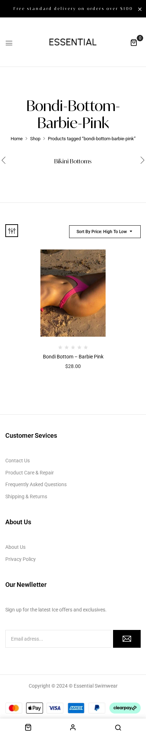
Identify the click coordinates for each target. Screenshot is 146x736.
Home (17, 138)
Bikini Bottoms (73, 161)
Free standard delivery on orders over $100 (73, 8)
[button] (133, 42)
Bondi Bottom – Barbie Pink (73, 356)
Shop (35, 138)
